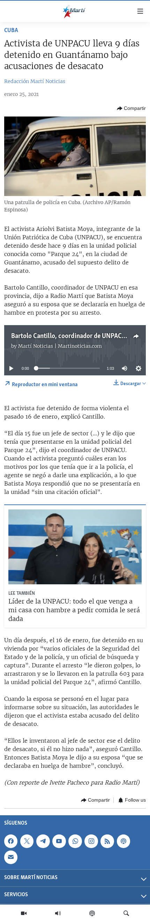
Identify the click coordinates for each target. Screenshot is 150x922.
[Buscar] (126, 913)
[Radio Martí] (57, 913)
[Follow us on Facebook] (10, 841)
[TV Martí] (23, 913)
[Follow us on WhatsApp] (75, 841)
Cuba (11, 31)
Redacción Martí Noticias (34, 81)
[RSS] (107, 841)
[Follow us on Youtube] (59, 841)
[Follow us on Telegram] (43, 841)
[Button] (131, 108)
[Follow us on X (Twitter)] (26, 841)
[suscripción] (10, 857)
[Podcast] (92, 913)
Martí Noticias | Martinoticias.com (60, 346)
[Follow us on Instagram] (91, 841)
